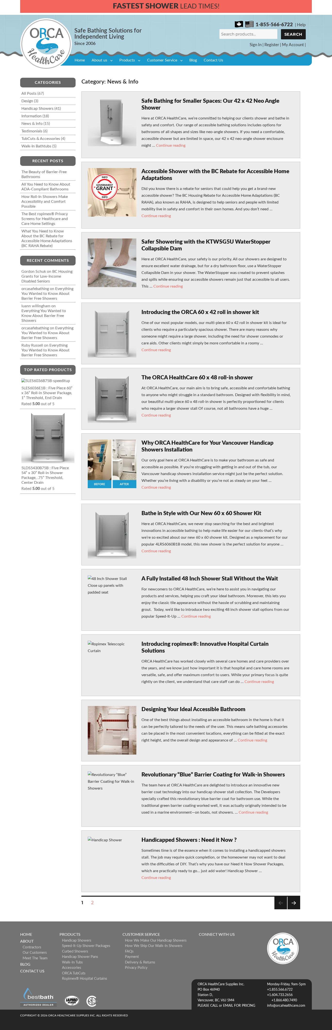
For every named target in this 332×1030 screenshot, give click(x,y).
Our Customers (35, 952)
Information (31, 116)
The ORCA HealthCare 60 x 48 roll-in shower (197, 377)
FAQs (129, 951)
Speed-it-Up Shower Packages (86, 946)
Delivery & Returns (140, 962)
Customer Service (162, 60)
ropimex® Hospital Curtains (84, 978)
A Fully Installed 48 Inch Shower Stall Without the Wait (209, 578)
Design (27, 101)
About (27, 941)
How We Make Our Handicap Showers (156, 940)
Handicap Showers (37, 109)
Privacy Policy (136, 968)
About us (99, 60)
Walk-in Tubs (72, 962)
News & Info (32, 124)
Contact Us (213, 60)
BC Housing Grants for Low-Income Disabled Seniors (46, 276)
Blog (193, 60)
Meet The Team (35, 958)
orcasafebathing (35, 289)
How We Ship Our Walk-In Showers (154, 946)
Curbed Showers (75, 951)
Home (80, 60)
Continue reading (170, 145)
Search (293, 34)
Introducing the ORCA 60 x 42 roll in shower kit (200, 312)
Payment (132, 957)
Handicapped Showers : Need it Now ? (189, 840)
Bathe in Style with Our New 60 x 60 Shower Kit (201, 513)
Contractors (32, 947)
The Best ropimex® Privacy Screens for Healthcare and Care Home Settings (44, 219)
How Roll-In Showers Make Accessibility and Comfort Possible (44, 201)
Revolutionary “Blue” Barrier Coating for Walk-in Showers (213, 774)
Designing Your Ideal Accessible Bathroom (193, 709)
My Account (293, 45)
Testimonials (31, 131)
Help (301, 25)
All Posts (28, 93)
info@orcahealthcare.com (286, 1005)
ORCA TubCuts (74, 973)
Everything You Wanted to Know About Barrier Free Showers (47, 293)
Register (271, 45)
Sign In (256, 45)
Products (127, 60)
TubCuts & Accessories (40, 139)
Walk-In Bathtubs (36, 146)
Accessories (71, 968)
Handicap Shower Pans (80, 957)
